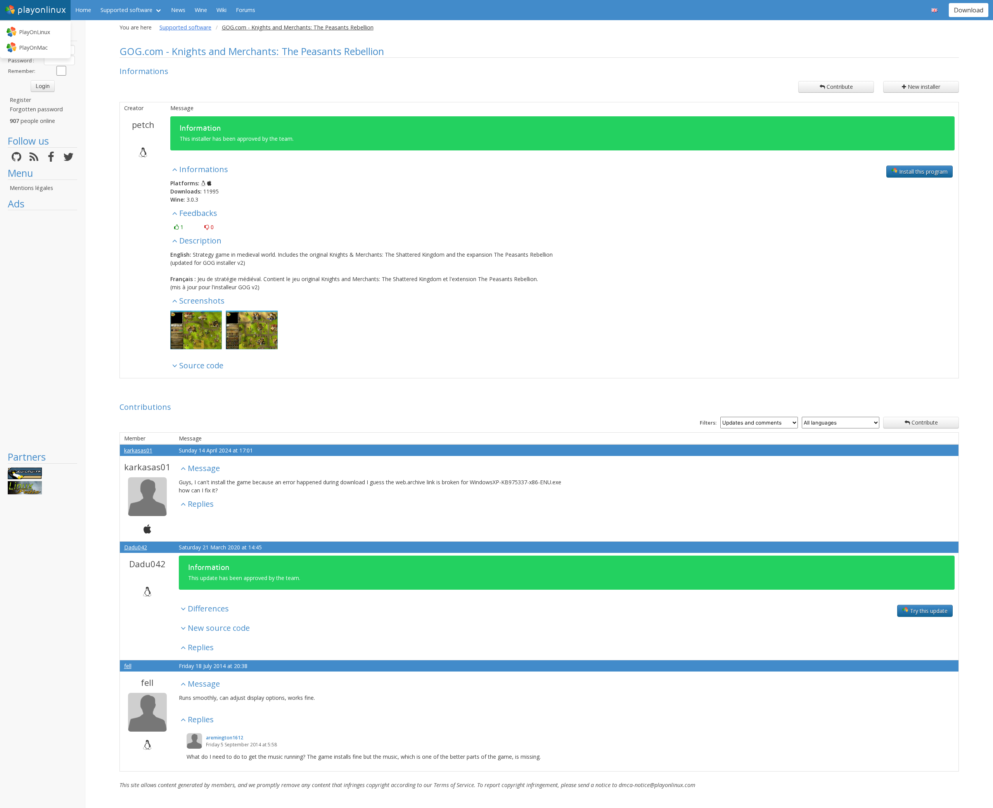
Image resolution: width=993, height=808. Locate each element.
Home (83, 10)
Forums (245, 10)
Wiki (221, 10)
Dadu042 (135, 547)
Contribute (839, 86)
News (178, 10)
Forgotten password (36, 109)
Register (20, 100)
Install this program (923, 171)
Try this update (928, 611)
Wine (201, 10)
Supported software (126, 10)
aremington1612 (224, 737)
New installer (923, 86)
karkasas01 (138, 450)
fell (127, 666)
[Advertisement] (42, 330)
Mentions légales (31, 188)
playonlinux (41, 10)
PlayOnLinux (34, 32)
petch (143, 124)
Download (968, 10)
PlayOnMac (33, 47)
